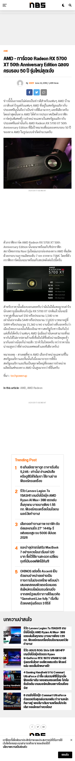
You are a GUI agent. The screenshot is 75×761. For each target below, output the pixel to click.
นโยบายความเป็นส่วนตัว (15, 747)
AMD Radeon (35, 388)
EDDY (31, 83)
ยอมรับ (65, 755)
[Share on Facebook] (29, 92)
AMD (23, 388)
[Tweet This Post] (36, 92)
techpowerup (19, 375)
